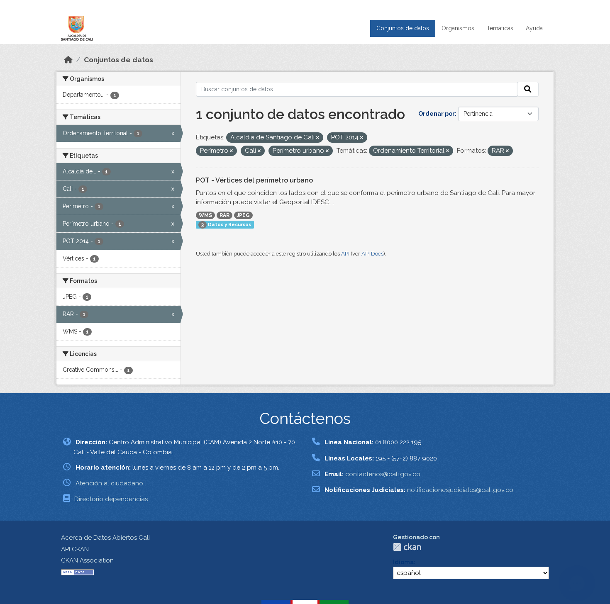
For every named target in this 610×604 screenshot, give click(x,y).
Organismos (458, 28)
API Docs (372, 254)
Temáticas (500, 28)
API (345, 254)
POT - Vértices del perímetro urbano (254, 180)
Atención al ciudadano (109, 483)
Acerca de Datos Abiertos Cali (105, 537)
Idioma (403, 562)
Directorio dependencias (111, 499)
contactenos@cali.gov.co (382, 474)
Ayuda (534, 28)
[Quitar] (317, 138)
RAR (224, 215)
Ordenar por (436, 113)
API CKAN (75, 549)
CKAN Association (87, 560)
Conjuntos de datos (402, 28)
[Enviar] (528, 89)
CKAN (407, 547)
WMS (205, 215)
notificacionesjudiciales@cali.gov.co (460, 490)
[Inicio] (68, 60)
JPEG (243, 215)
